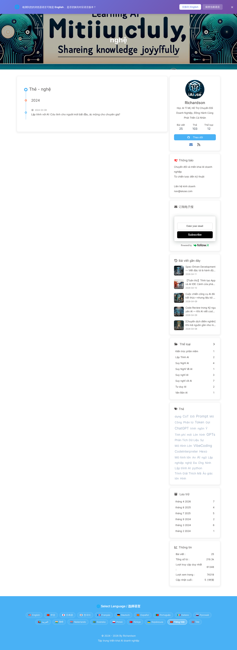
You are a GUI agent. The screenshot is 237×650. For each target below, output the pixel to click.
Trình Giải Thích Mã (188, 473)
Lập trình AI (183, 468)
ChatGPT (182, 428)
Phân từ (188, 422)
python (197, 468)
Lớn (195, 434)
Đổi (192, 416)
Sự (202, 440)
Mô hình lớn (183, 457)
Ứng (201, 463)
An (194, 457)
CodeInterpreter (186, 451)
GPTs (210, 434)
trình (193, 428)
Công (178, 422)
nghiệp (179, 463)
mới (189, 434)
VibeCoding (202, 446)
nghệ (188, 463)
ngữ (204, 457)
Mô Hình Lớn (183, 446)
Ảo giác (208, 473)
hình (202, 434)
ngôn (201, 428)
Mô (212, 416)
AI (198, 457)
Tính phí (180, 434)
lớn (177, 478)
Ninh (208, 463)
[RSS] (199, 145)
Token (199, 422)
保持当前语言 (212, 6)
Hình (183, 478)
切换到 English (190, 6)
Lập (210, 457)
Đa (195, 463)
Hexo (203, 451)
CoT (186, 416)
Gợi (208, 422)
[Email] (191, 145)
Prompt (202, 416)
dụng (178, 416)
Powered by (186, 245)
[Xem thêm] (214, 344)
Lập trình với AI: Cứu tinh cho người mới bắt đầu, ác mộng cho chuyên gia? (75, 114)
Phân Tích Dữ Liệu (187, 440)
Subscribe (195, 234)
